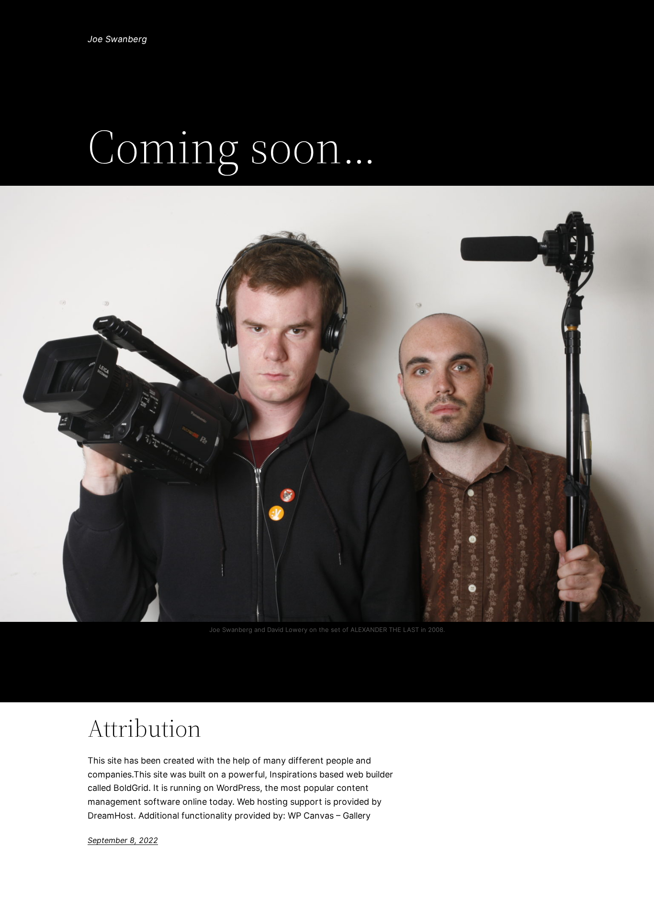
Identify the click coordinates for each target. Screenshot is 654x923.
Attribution (144, 728)
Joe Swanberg (117, 39)
